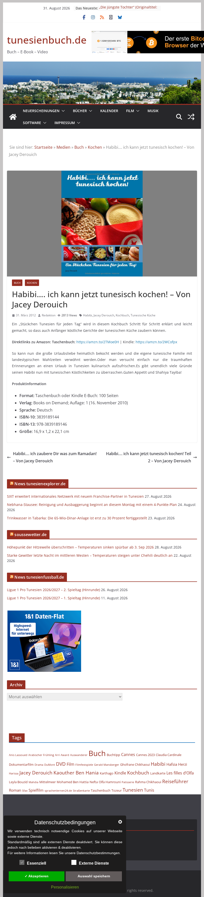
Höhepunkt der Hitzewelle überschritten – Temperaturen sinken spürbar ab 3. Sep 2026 (80, 547)
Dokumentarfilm (21, 764)
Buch (79, 147)
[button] (62, 110)
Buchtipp (113, 755)
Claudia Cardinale (168, 755)
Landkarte (157, 773)
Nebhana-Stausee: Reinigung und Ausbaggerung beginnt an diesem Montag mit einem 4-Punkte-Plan (92, 504)
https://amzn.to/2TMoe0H (97, 342)
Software (32, 122)
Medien (63, 147)
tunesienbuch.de (47, 40)
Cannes (128, 754)
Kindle (120, 773)
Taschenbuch (100, 790)
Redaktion (48, 315)
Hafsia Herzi (176, 764)
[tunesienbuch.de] (13, 117)
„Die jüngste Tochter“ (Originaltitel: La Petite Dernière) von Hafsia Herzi (128, 10)
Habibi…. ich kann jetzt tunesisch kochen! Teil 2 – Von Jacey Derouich (148, 457)
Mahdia (33, 782)
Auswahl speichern (94, 876)
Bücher (80, 110)
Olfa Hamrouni (110, 782)
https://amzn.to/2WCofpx (156, 342)
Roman (15, 790)
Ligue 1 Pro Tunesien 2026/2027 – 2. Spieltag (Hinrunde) (53, 589)
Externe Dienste (94, 863)
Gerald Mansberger (106, 764)
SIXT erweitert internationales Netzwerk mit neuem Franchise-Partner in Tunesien (75, 496)
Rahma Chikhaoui (148, 782)
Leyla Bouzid (18, 782)
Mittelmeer (47, 782)
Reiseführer (175, 781)
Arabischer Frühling (41, 755)
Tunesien (133, 789)
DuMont (49, 764)
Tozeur (116, 790)
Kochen (95, 147)
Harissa (13, 773)
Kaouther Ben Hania (76, 772)
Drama (39, 764)
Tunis (149, 790)
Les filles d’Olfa (180, 773)
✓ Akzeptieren (37, 876)
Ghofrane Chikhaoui (135, 764)
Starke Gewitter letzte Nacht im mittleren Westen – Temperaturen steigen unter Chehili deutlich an (90, 555)
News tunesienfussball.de (39, 577)
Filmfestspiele (84, 764)
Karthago (106, 773)
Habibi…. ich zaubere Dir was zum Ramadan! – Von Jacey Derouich (55, 457)
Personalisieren (65, 887)
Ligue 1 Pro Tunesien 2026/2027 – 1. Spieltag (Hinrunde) (53, 598)
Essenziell (36, 863)
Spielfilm (36, 790)
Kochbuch (122, 315)
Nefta (94, 782)
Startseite (43, 147)
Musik (153, 110)
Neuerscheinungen (41, 110)
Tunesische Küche (143, 315)
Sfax (25, 790)
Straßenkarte (81, 790)
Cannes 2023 (145, 755)
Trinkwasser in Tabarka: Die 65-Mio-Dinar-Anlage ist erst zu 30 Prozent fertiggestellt (77, 518)
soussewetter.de (30, 534)
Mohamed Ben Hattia (73, 782)
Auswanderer (79, 755)
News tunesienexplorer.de (39, 483)
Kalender (109, 110)
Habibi (87, 315)
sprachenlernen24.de (58, 790)
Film (130, 110)
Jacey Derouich (104, 315)
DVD (61, 763)
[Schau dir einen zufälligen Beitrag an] (191, 117)
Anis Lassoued (18, 755)
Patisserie (128, 782)
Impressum (64, 122)
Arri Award (62, 755)
